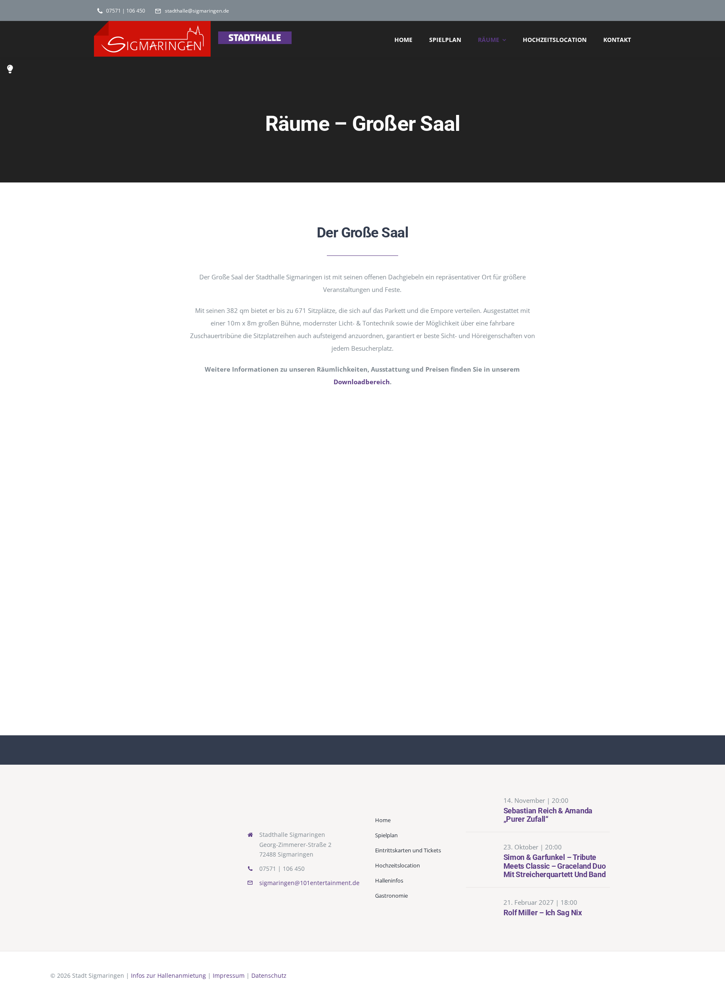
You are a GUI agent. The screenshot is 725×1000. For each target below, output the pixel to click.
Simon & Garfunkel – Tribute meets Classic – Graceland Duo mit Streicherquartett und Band (554, 866)
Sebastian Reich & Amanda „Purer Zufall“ (548, 815)
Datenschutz (269, 975)
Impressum (229, 975)
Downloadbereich (362, 382)
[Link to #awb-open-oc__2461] (10, 69)
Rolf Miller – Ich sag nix (542, 912)
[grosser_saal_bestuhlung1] (548, 433)
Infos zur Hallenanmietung (168, 975)
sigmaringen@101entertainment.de (309, 883)
